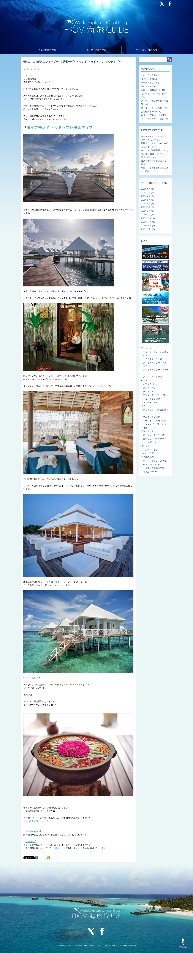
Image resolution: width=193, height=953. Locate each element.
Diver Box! (30, 841)
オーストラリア (148, 83)
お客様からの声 (148, 111)
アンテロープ (149, 388)
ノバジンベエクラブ (152, 377)
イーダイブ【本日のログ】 (155, 420)
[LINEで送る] (48, 857)
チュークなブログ (151, 399)
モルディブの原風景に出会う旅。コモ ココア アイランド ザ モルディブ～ (154, 153)
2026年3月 (145, 207)
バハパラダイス (150, 453)
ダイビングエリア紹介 (151, 108)
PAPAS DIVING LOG (153, 464)
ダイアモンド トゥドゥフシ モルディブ (60, 127)
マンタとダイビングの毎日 (155, 395)
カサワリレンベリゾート (154, 439)
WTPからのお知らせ (150, 90)
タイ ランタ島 (148, 75)
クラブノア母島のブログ (154, 468)
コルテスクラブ (150, 450)
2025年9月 (145, 229)
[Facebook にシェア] (36, 857)
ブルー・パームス (151, 402)
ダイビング (146, 79)
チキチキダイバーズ (152, 359)
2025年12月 (146, 218)
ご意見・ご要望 (60, 848)
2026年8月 (145, 189)
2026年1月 (145, 215)
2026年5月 (145, 200)
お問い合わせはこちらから (36, 821)
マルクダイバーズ (151, 442)
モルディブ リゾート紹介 (153, 94)
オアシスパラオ (150, 384)
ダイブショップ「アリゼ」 (155, 461)
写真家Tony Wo (150, 472)
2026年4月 (145, 203)
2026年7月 (145, 192)
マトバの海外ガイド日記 (152, 119)
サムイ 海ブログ (151, 417)
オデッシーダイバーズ (153, 435)
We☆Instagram (32, 831)
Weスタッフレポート (151, 115)
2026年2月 (145, 211)
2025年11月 (146, 222)
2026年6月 (145, 196)
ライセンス (146, 86)
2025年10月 (146, 226)
